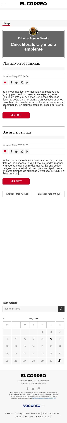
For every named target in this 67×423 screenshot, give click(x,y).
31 (59, 360)
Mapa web (29, 417)
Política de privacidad (51, 413)
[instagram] (39, 388)
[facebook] (27, 388)
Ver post (16, 115)
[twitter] (33, 388)
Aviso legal (19, 413)
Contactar (8, 413)
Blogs (6, 23)
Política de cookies (42, 417)
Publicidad (18, 417)
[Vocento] (33, 406)
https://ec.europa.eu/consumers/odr (43, 398)
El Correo (33, 375)
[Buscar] (61, 309)
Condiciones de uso (33, 413)
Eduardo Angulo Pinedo (33, 38)
